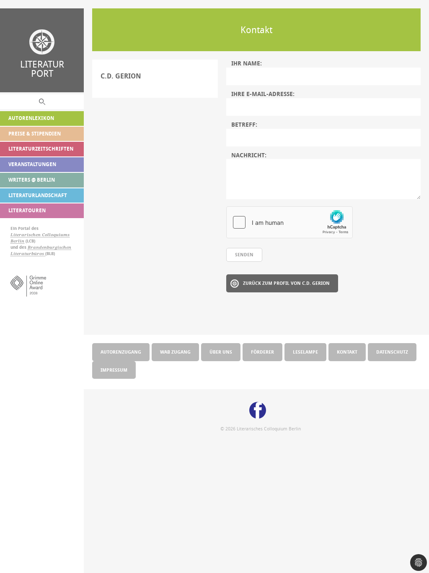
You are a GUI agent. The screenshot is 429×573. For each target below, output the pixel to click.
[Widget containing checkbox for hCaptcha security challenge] (289, 222)
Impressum (114, 370)
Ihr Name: (246, 63)
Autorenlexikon (31, 118)
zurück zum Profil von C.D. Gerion (286, 283)
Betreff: (244, 124)
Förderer (262, 352)
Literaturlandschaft (37, 195)
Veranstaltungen (32, 164)
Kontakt (347, 352)
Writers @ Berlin (31, 179)
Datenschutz (392, 352)
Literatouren (27, 210)
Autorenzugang (121, 352)
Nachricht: (248, 155)
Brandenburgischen (49, 247)
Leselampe (305, 352)
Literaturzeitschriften (40, 148)
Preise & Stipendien (34, 133)
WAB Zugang (175, 352)
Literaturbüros (27, 253)
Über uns (220, 352)
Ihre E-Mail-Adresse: (263, 94)
